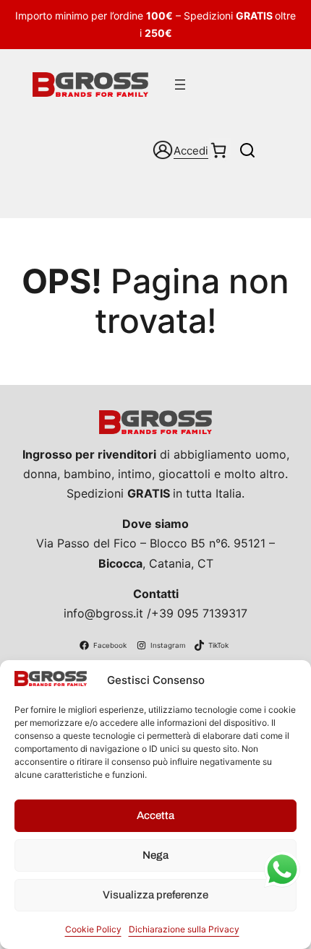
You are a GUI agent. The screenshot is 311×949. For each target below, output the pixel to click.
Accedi (191, 150)
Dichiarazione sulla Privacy (184, 929)
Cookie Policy (93, 929)
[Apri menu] (180, 84)
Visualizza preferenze (155, 895)
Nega (155, 855)
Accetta (155, 815)
